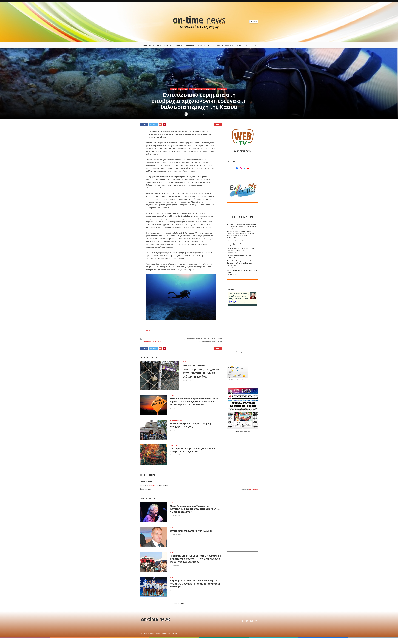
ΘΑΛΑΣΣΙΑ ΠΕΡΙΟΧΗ (210, 339)
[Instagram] (240, 168)
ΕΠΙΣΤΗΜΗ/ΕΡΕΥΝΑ (196, 89)
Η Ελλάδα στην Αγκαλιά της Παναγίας (239, 256)
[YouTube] (248, 168)
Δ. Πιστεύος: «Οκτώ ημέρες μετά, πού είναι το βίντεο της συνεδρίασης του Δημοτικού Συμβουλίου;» (241, 263)
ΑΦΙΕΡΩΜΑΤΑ (216, 45)
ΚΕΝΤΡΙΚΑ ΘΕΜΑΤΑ (210, 89)
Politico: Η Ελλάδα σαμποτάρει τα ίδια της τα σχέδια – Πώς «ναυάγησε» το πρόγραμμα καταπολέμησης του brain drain (194, 401)
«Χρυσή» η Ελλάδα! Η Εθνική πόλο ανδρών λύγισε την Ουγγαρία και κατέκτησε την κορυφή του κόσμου (195, 583)
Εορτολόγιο (239, 352)
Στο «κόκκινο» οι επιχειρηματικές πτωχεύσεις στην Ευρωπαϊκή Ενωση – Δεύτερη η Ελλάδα (201, 371)
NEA (171, 503)
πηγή (148, 330)
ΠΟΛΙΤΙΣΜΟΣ (168, 45)
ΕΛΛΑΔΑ (173, 89)
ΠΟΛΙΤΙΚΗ (179, 45)
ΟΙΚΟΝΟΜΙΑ (190, 45)
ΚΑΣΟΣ (220, 339)
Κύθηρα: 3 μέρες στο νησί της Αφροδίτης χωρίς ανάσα (242, 271)
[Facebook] (237, 168)
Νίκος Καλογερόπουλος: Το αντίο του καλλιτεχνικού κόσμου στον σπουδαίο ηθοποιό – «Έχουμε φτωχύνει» (195, 509)
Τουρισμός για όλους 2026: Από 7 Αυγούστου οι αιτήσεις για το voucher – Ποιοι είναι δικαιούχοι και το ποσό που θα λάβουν (195, 559)
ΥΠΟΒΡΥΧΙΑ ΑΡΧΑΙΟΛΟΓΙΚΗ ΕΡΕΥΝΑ (211, 341)
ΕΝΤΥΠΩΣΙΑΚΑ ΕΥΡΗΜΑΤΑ (195, 339)
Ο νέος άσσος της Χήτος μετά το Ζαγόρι (191, 531)
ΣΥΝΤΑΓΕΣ (246, 45)
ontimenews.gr (196, 114)
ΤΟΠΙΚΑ (158, 45)
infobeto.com (253, 490)
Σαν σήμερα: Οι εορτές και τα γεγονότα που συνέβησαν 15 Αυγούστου (193, 450)
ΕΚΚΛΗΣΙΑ (173, 445)
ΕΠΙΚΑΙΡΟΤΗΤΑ (147, 45)
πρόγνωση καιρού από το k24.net (237, 379)
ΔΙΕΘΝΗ (185, 362)
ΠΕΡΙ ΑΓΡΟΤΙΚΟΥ (203, 45)
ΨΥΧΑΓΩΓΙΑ (229, 45)
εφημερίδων (247, 431)
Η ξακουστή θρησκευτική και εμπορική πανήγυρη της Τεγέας (190, 425)
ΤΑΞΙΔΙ (238, 45)
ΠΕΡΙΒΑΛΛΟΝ (222, 89)
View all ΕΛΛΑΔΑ (179, 603)
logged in (152, 485)
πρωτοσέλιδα (239, 431)
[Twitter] (244, 168)
